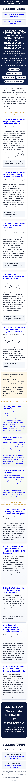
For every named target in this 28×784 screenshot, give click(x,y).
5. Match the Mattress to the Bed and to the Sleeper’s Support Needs (14, 669)
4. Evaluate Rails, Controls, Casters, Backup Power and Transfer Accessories (12, 628)
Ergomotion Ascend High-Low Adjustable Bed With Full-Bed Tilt (14, 276)
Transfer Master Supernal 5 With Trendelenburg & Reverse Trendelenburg (14, 174)
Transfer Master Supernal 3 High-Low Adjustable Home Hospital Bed (14, 121)
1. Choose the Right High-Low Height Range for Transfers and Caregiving (14, 511)
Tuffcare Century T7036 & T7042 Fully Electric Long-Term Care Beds (14, 329)
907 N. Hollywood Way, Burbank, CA (14, 14)
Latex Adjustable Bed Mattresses (12, 407)
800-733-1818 (14, 23)
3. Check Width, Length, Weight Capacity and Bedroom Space (13, 590)
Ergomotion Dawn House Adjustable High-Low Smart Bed (14, 225)
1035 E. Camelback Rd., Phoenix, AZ (14, 21)
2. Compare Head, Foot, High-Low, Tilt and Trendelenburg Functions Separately (14, 549)
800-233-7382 (14, 16)
